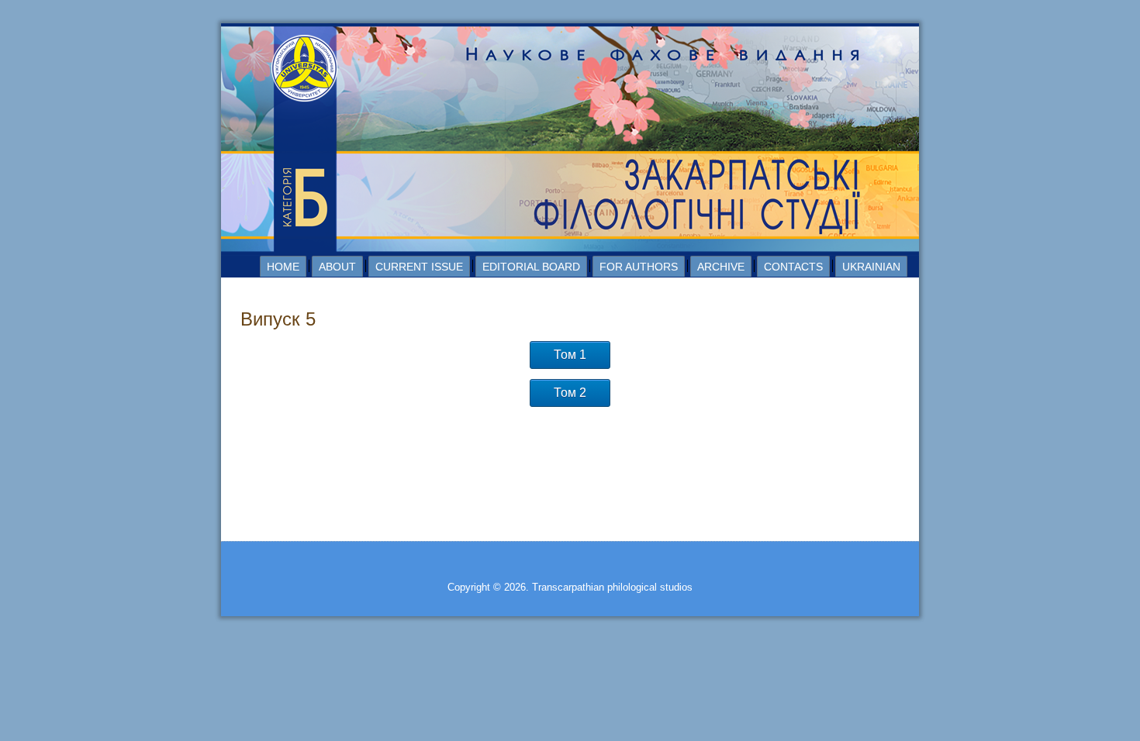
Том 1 (570, 354)
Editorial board (531, 266)
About (337, 266)
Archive (720, 266)
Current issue (419, 266)
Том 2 (570, 392)
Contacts (793, 266)
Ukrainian (871, 266)
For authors (638, 266)
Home (283, 266)
